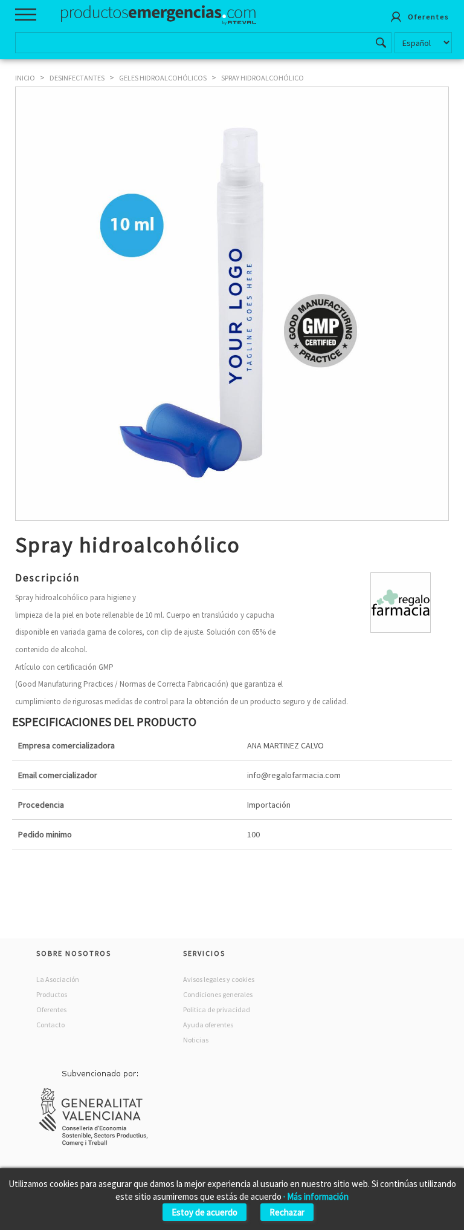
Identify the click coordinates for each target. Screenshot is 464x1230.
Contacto (50, 1024)
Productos (51, 994)
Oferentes (51, 1009)
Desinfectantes (77, 77)
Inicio (25, 77)
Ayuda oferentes (208, 1024)
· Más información (316, 1196)
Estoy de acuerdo (204, 1212)
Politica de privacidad (216, 1009)
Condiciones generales (218, 994)
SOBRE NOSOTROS (73, 953)
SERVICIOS (204, 953)
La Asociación (57, 979)
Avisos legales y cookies (218, 979)
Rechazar (286, 1212)
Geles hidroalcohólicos (163, 77)
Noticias (195, 1039)
